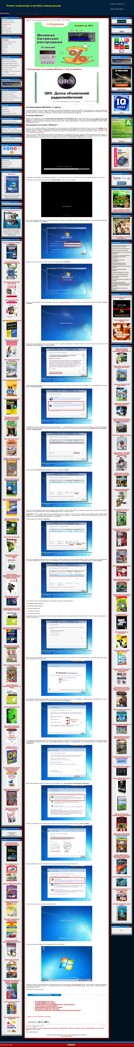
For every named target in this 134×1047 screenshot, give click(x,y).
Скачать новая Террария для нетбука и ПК (121, 710)
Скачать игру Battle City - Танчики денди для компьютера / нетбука (121, 815)
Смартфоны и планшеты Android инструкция (12, 340)
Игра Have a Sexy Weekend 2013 (122, 565)
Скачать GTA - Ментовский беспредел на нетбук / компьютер (121, 404)
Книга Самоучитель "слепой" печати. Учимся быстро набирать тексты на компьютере (11, 769)
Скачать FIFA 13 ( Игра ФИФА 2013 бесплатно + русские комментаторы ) (121, 454)
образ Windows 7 (63, 1028)
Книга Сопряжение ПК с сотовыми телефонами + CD (12, 262)
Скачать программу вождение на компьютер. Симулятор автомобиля (121, 580)
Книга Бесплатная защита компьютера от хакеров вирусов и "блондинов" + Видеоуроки (11, 418)
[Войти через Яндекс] (15, 148)
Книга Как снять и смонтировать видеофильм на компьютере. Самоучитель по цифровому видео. (12, 576)
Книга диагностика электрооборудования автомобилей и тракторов (11, 844)
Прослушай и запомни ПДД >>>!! (121, 169)
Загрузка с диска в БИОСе (37, 132)
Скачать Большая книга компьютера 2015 (12, 555)
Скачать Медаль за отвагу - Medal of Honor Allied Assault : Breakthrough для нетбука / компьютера (121, 689)
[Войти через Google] (19, 148)
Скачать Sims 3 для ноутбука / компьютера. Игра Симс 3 (121, 366)
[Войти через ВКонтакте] (8, 148)
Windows (71, 1028)
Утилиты (6, 45)
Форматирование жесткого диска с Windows (48, 1007)
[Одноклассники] (44, 1022)
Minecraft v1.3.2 (121, 796)
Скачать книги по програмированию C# (11, 747)
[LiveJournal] (48, 1022)
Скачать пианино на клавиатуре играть (121, 877)
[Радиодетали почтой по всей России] (11, 83)
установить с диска (79, 1028)
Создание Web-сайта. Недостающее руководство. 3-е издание (12, 686)
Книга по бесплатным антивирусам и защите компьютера (11, 809)
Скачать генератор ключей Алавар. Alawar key (121, 651)
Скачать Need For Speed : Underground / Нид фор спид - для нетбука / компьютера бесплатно (121, 856)
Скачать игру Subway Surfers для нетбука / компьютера (121, 834)
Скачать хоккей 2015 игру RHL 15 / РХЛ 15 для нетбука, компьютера (121, 670)
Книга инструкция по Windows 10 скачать (12, 243)
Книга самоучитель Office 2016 (12, 380)
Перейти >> (122, 141)
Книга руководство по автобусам (11, 864)
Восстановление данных (10, 41)
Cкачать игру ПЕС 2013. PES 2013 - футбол (122, 385)
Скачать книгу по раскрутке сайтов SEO (12, 707)
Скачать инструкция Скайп (11, 398)
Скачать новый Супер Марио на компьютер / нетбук (121, 725)
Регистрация (32, 13)
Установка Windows (90, 1028)
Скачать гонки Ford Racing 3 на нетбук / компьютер (122, 889)
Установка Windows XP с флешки (45, 1003)
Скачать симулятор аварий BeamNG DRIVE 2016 (121, 490)
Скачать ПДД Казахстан (11, 901)
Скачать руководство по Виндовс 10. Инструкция (12, 479)
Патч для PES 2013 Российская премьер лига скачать (121, 767)
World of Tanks (122, 89)
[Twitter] (41, 1022)
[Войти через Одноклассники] (11, 152)
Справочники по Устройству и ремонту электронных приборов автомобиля (12, 981)
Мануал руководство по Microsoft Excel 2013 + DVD (11, 519)
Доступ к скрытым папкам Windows (46, 1006)
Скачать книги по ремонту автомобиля (11, 1002)
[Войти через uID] (4, 148)
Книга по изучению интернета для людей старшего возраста (11, 628)
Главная (20, 13)
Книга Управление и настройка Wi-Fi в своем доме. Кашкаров (12, 499)
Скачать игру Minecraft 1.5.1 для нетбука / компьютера (122, 757)
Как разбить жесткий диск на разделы (47, 1009)
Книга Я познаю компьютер (12, 537)
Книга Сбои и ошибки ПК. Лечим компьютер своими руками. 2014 (11, 727)
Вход (38, 13)
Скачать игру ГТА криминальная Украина (121, 615)
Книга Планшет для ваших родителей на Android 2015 (11, 646)
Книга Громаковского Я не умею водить (11, 1017)
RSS (125, 9)
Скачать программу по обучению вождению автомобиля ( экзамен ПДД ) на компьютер (122, 350)
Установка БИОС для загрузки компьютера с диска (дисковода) (55, 1004)
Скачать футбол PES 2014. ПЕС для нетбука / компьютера (122, 529)
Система (6, 39)
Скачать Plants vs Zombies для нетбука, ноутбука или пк (121, 595)
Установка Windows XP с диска (44, 1001)
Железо (6, 47)
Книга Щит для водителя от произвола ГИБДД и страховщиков (12, 920)
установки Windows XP (77, 984)
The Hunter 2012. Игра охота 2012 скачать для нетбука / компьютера (122, 738)
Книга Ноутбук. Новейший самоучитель (11, 360)
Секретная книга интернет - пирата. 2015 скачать (12, 597)
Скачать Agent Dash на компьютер (121, 632)
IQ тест (122, 112)
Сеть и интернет (8, 43)
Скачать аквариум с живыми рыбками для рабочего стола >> (121, 210)
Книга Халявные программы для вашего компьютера (12, 790)
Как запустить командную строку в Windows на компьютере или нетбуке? (58, 1010)
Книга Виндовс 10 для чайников (11, 320)
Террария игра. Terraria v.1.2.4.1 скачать (122, 904)
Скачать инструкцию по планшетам (12, 300)
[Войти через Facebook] (11, 148)
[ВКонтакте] (39, 1022)
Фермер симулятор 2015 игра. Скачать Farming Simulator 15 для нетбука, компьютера (121, 420)
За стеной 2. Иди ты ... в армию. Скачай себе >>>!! (122, 237)
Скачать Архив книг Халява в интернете (11, 665)
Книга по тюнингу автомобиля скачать (12, 884)
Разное (5, 51)
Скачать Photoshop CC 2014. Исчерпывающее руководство (12, 609)
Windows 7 (56, 1028)
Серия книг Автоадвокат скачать (12, 960)
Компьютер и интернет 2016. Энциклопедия (12, 282)
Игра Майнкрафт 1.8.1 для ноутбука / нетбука (121, 510)
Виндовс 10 (11, 174)
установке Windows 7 (65, 302)
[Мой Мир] (46, 1022)
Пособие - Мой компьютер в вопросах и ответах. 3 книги (12, 459)
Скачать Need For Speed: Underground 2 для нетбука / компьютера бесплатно (122, 474)
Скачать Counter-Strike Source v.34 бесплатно (121, 779)
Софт (5, 49)
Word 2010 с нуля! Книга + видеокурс (11, 439)
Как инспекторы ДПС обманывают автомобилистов (12, 941)
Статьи (26, 13)
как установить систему (46, 1028)
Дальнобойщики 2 (121, 549)
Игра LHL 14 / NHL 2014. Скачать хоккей (122, 435)
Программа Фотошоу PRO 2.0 (11, 210)
